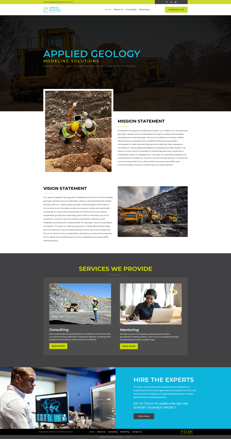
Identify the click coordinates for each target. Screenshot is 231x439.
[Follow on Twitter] (171, 2)
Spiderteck (127, 437)
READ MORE (58, 346)
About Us (118, 9)
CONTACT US (176, 10)
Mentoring (144, 9)
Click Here (143, 416)
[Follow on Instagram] (175, 2)
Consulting (131, 9)
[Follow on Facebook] (167, 2)
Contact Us (137, 432)
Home (108, 9)
